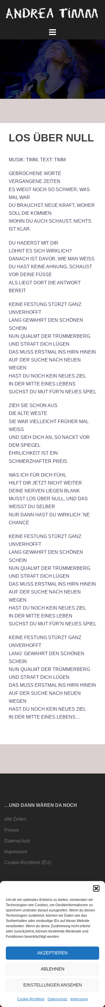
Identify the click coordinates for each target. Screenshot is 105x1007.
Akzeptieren (52, 952)
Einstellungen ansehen (52, 984)
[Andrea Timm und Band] (52, 13)
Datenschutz (57, 999)
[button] (96, 888)
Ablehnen (52, 968)
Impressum (79, 999)
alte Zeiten (15, 818)
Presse (11, 830)
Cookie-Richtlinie (31, 999)
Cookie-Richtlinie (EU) (27, 862)
